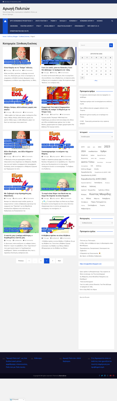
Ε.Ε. (92, 166)
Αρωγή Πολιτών (16, 8)
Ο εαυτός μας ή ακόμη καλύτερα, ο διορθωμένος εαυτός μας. (18, 236)
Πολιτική (66, 100)
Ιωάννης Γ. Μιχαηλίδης (88, 190)
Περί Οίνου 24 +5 (93, 26)
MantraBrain (62, 376)
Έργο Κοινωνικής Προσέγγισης (20, 21)
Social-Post (17, 70)
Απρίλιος (84, 155)
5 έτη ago (46, 72)
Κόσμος (100, 21)
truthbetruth (18, 112)
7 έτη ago (46, 156)
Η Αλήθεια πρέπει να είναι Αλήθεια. (56, 235)
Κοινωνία (72, 21)
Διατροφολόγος (84, 166)
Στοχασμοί (45, 63)
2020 (88, 147)
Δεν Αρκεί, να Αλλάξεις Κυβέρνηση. (91, 256)
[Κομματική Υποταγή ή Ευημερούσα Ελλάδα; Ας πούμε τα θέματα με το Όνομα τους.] (58, 96)
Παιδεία (61, 100)
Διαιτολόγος (100, 162)
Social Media (48, 26)
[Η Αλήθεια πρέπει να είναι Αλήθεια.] (58, 224)
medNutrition (93, 151)
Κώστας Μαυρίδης (100, 194)
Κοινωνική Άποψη (86, 21)
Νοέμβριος (106, 198)
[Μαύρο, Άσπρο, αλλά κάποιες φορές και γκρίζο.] (21, 96)
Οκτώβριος (84, 202)
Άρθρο (103, 151)
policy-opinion (56, 156)
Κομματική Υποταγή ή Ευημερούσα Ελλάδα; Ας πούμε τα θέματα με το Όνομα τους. (56, 109)
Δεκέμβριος (102, 158)
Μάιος (88, 198)
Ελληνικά (15, 399)
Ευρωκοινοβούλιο (86, 182)
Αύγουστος (84, 158)
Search (111, 45)
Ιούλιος (84, 186)
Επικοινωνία (79, 26)
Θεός (61, 188)
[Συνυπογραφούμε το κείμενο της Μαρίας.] (58, 140)
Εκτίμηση (17, 142)
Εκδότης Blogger (64, 26)
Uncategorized (17, 140)
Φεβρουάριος (85, 209)
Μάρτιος (96, 198)
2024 (83, 151)
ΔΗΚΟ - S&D (94, 158)
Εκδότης (98, 166)
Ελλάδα (62, 21)
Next (59, 261)
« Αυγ (95, 80)
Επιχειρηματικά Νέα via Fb (19, 31)
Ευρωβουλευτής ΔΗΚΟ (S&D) (93, 179)
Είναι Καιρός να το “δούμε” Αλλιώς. (18, 68)
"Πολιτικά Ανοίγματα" (86, 282)
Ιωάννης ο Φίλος (103, 190)
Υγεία (38, 26)
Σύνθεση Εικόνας (25, 63)
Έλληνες (24, 142)
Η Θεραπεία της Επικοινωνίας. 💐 (90, 253)
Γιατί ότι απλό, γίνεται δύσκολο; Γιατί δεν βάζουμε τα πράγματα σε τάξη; (57, 69)
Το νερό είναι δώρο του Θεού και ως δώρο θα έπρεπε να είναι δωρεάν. (56, 194)
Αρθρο (92, 155)
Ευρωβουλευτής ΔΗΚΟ (88, 175)
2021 (94, 147)
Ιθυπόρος (107, 182)
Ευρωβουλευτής (86, 172)
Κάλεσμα (38, 358)
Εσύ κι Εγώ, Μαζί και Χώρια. (88, 289)
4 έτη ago (8, 70)
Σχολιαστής (29, 102)
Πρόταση (60, 147)
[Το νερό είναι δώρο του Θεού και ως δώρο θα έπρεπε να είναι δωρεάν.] (58, 182)
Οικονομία (14, 26)
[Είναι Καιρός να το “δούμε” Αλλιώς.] (21, 56)
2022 (99, 147)
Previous (21, 261)
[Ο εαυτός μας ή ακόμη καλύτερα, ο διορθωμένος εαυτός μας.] (21, 224)
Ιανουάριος (98, 183)
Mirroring (54, 72)
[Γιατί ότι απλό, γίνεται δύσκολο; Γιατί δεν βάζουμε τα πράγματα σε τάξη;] (58, 56)
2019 (82, 147)
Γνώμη (53, 21)
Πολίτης (17, 63)
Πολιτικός (30, 144)
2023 (107, 146)
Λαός (82, 198)
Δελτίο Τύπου (87, 162)
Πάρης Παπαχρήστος (98, 202)
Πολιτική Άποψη (26, 26)
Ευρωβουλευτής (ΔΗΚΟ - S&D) (103, 172)
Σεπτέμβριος (92, 205)
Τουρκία (102, 205)
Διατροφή (108, 162)
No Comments (28, 70)
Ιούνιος (93, 186)
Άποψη (52, 60)
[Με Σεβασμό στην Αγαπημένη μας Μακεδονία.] (21, 182)
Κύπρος (83, 194)
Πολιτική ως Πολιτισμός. (88, 240)
